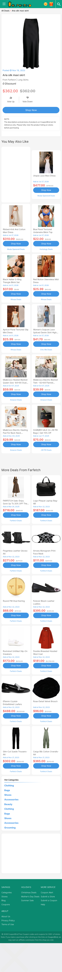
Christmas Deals (28, 892)
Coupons (5, 904)
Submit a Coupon (49, 900)
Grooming (10, 827)
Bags (7, 790)
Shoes (7, 794)
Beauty (8, 804)
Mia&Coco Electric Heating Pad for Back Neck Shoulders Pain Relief (15, 433)
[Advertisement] (16, 174)
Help (43, 904)
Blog (3, 900)
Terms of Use (7, 924)
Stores (4, 896)
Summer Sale (27, 900)
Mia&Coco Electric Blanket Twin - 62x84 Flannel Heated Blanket (45, 383)
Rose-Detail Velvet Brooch (45, 701)
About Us (5, 916)
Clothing (9, 785)
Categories (6, 892)
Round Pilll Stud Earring (14, 601)
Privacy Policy (8, 920)
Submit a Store (48, 896)
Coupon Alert (47, 892)
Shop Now (31, 110)
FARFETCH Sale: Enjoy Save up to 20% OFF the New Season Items (15, 503)
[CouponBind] (21, 4)
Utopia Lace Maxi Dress (44, 175)
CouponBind (53, 937)
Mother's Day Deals (30, 896)
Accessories (11, 799)
